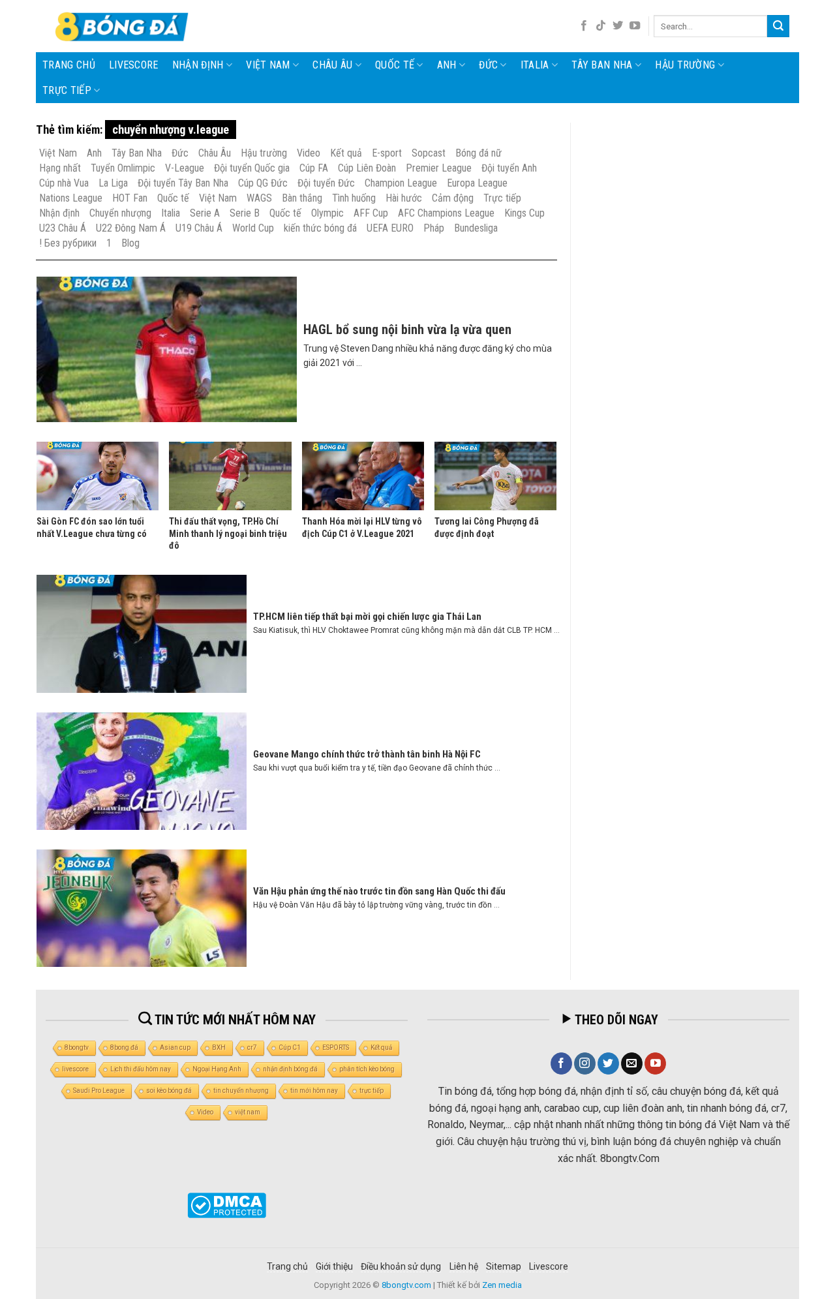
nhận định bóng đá (290, 1069)
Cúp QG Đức (263, 183)
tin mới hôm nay (314, 1090)
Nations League (70, 198)
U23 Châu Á (62, 228)
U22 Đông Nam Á (131, 228)
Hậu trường (685, 65)
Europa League (477, 183)
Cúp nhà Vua (64, 183)
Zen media (502, 1285)
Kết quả (346, 153)
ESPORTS (335, 1047)
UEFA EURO (390, 228)
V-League (184, 168)
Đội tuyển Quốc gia (252, 168)
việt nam (247, 1112)
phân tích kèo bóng (367, 1069)
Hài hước (404, 198)
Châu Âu (332, 65)
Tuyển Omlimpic (123, 168)
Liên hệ (463, 1266)
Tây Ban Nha (602, 65)
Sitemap (503, 1266)
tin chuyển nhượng (241, 1090)
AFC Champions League (446, 213)
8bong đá (124, 1047)
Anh (447, 65)
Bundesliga (476, 228)
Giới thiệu (334, 1266)
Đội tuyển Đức (326, 183)
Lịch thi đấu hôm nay (140, 1069)
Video (308, 153)
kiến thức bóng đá (320, 228)
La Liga (113, 183)
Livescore (548, 1266)
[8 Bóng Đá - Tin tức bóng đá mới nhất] (123, 26)
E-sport (387, 153)
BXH (219, 1047)
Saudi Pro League (99, 1090)
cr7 (252, 1047)
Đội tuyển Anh (509, 168)
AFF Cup (371, 213)
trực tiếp (371, 1090)
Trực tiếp (66, 90)
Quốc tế (394, 65)
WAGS (259, 198)
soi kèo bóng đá (169, 1090)
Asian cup (175, 1047)
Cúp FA (313, 168)
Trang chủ (68, 65)
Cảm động (453, 198)
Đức (488, 65)
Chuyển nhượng (120, 213)
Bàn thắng (302, 198)
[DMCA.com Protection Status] (227, 1205)
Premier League (439, 168)
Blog (130, 243)
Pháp (433, 228)
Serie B (245, 213)
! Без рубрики (68, 243)
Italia (535, 65)
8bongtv (77, 1047)
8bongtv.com (406, 1285)
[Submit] (778, 26)
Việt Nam (268, 65)
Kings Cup (524, 213)
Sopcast (429, 153)
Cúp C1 (290, 1047)
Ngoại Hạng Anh (216, 1069)
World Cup (253, 228)
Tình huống (354, 198)
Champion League (401, 183)
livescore (134, 65)
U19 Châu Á (198, 228)
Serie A (205, 213)
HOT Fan (129, 198)
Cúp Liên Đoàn (367, 168)
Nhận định (198, 65)
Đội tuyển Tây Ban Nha (183, 183)
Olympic (327, 213)
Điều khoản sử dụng (401, 1266)
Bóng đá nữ (478, 153)
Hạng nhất (60, 168)
